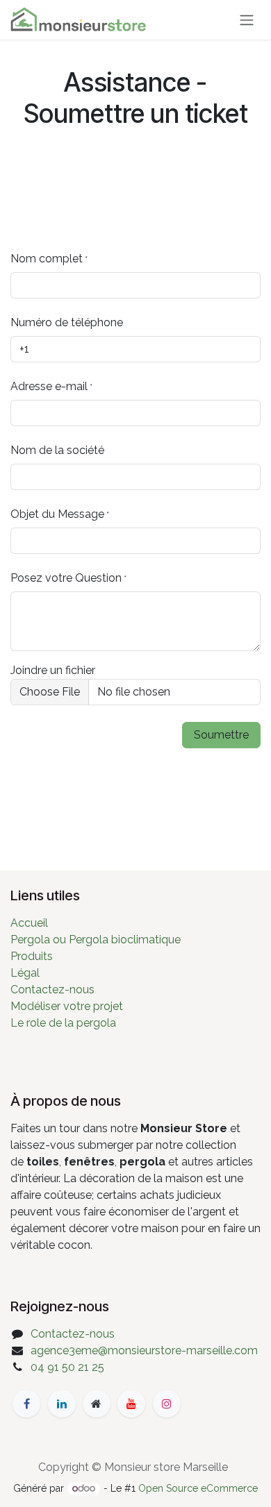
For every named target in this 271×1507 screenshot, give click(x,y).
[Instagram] (167, 1403)
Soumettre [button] (221, 734)
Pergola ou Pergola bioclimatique (95, 939)
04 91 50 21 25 (67, 1367)
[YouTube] (131, 1403)
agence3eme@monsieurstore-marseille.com (144, 1350)
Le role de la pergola (63, 1022)
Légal (25, 972)
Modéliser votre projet (66, 1006)
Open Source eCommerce (198, 1488)
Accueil (29, 922)
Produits (31, 956)
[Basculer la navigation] (247, 20)
